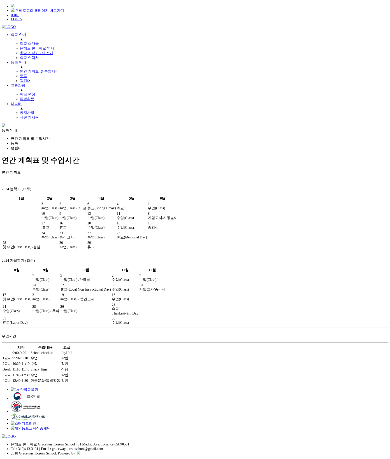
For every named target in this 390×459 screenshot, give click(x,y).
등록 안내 (18, 62)
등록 (14, 143)
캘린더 (16, 148)
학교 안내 (18, 35)
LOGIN (16, 19)
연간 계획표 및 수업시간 (30, 138)
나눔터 (16, 104)
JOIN (15, 15)
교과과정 (18, 85)
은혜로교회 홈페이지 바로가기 (39, 10)
